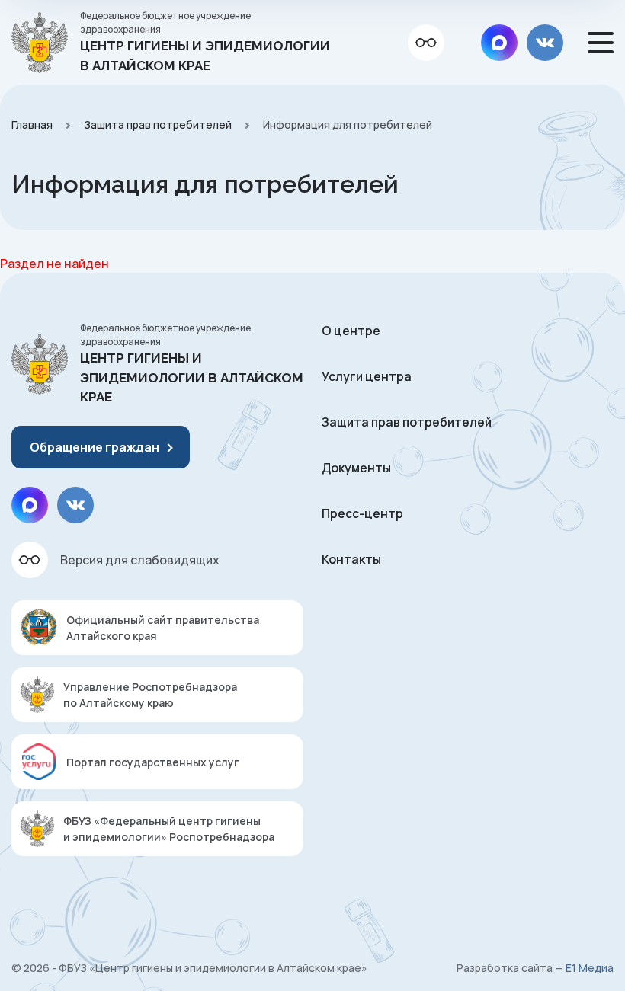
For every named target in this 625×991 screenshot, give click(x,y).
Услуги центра (367, 376)
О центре (351, 330)
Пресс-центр (362, 513)
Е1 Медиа (590, 968)
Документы (356, 467)
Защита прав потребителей (158, 124)
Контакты (351, 559)
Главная (32, 124)
